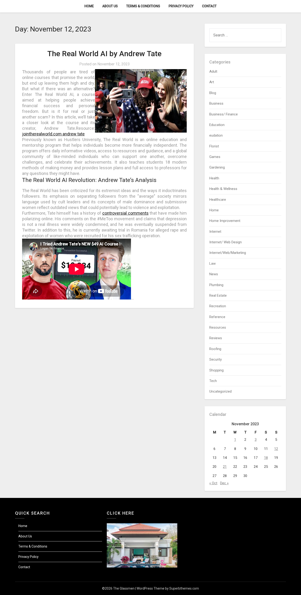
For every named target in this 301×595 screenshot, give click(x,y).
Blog (212, 93)
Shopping (216, 370)
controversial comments (125, 213)
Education (217, 125)
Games (214, 157)
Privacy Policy (181, 6)
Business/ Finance (223, 114)
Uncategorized (220, 391)
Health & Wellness (223, 189)
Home (89, 6)
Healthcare (217, 199)
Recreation (217, 306)
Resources (217, 327)
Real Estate (218, 295)
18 (266, 458)
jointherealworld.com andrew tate (53, 133)
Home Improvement (224, 221)
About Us (110, 6)
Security (215, 359)
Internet (215, 231)
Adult (213, 71)
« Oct (213, 483)
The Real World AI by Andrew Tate (104, 53)
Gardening (217, 167)
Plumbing (216, 285)
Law (212, 263)
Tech (213, 381)
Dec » (224, 483)
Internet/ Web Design (225, 242)
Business (216, 103)
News (213, 274)
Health (214, 178)
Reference (217, 317)
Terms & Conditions (143, 6)
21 (225, 467)
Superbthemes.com (184, 588)
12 (276, 449)
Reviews (215, 338)
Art (211, 82)
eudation (216, 135)
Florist (214, 146)
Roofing (215, 349)
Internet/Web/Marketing (227, 253)
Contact (209, 6)
